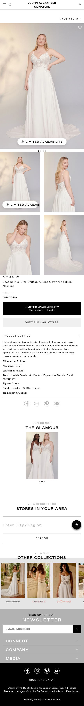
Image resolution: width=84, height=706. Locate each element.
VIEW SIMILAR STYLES (42, 322)
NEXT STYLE (69, 19)
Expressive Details (54, 375)
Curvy (15, 383)
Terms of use (52, 699)
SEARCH (42, 538)
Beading (16, 388)
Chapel (22, 392)
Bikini (18, 366)
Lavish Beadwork (21, 375)
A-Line (21, 361)
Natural (19, 370)
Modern (37, 375)
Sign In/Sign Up (42, 680)
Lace (36, 388)
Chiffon (27, 388)
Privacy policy (32, 699)
